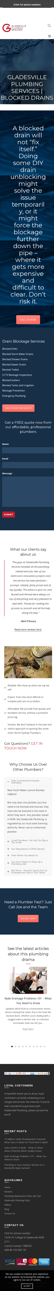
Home (7, 1187)
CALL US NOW (28, 319)
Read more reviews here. (28, 629)
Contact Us (9, 1213)
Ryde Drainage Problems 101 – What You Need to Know (25, 1158)
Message (8, 473)
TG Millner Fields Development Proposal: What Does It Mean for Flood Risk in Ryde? (26, 1141)
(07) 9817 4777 (28, 918)
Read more (28, 1029)
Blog (6, 1209)
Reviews (8, 1191)
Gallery (7, 1204)
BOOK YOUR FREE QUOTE (18, 408)
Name (6, 444)
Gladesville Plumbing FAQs (17, 1200)
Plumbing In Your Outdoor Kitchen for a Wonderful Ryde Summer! (24, 1166)
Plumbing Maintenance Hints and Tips (22, 1196)
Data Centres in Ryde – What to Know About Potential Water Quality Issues (23, 1149)
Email (6, 458)
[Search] (49, 25)
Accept (27, 1286)
